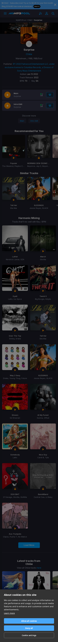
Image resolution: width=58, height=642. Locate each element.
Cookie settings (29, 635)
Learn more (9, 613)
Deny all (29, 628)
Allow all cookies (29, 621)
